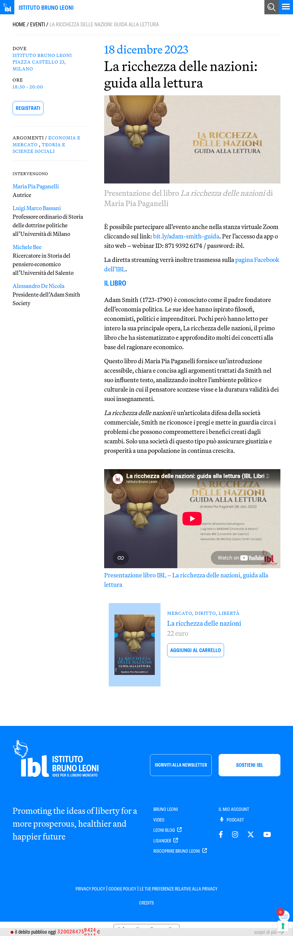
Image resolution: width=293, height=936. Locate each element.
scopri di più (265, 932)
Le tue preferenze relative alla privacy (178, 889)
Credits (146, 903)
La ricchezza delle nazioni (204, 623)
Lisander (162, 841)
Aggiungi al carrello (195, 650)
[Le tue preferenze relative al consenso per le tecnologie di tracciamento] (283, 926)
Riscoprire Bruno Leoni (177, 851)
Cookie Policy (122, 889)
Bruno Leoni (165, 809)
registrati (28, 108)
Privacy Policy (90, 889)
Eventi (37, 24)
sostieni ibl (249, 765)
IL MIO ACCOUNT (234, 809)
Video (159, 820)
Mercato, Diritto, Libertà (203, 613)
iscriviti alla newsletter (181, 765)
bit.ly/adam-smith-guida (186, 236)
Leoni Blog (164, 830)
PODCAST (235, 820)
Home (19, 24)
